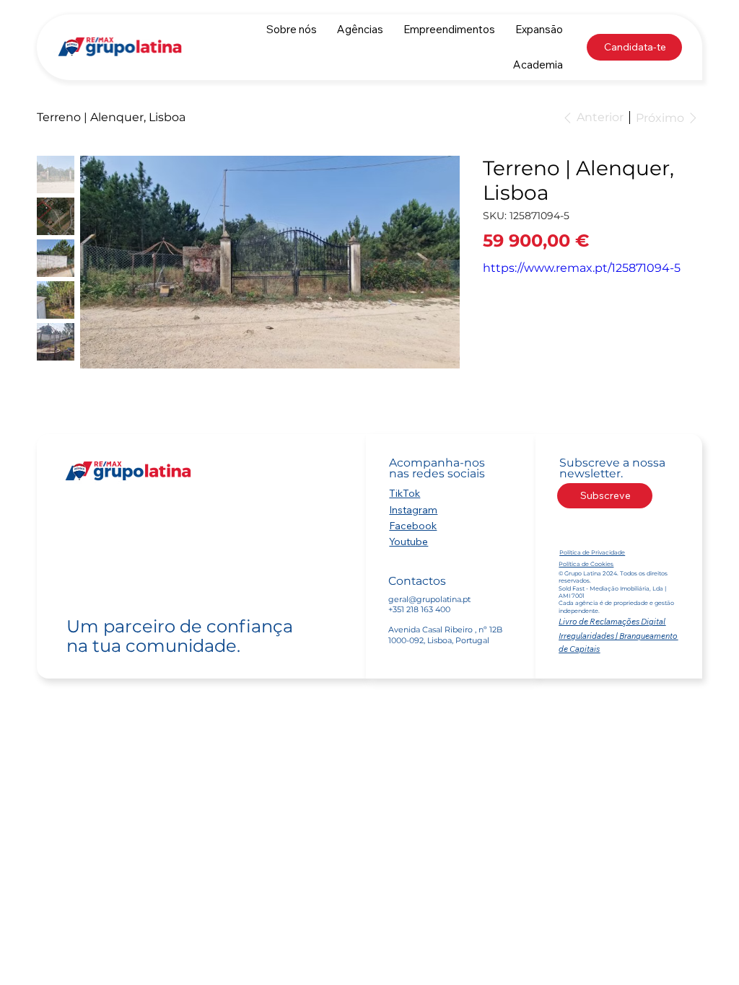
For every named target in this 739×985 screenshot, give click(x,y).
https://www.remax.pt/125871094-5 (582, 268)
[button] (360, 29)
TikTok (404, 493)
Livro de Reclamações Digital (612, 622)
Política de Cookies (586, 563)
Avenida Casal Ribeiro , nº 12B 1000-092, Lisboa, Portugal (445, 634)
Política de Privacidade (592, 552)
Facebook (413, 525)
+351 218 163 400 (419, 609)
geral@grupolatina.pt (429, 599)
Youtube (408, 541)
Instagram (413, 509)
